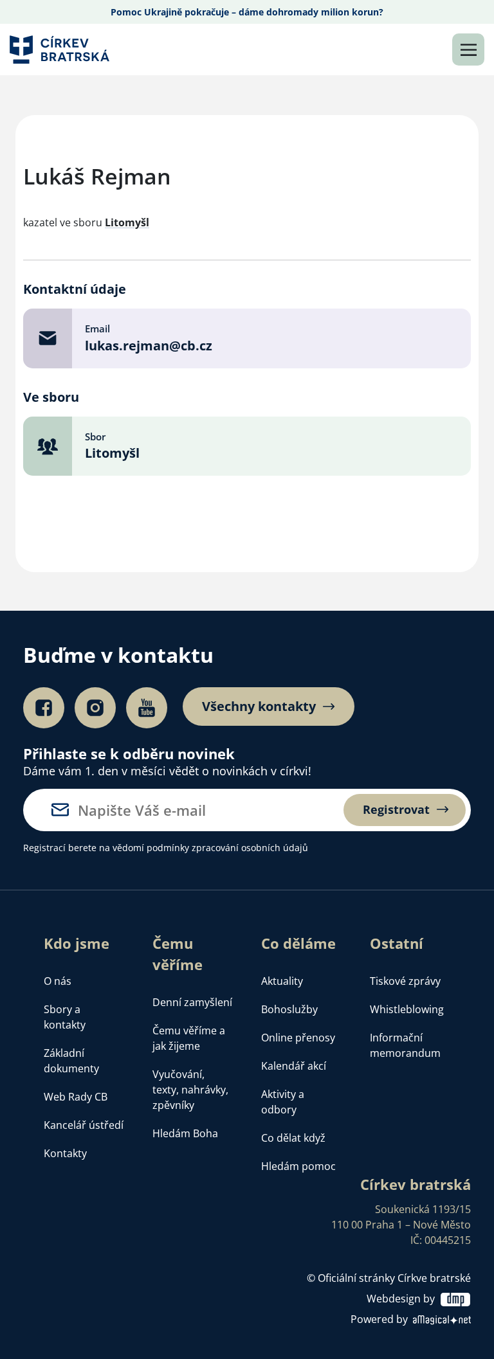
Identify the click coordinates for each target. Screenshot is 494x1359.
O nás (57, 981)
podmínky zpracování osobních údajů (227, 848)
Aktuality (282, 981)
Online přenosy (298, 1037)
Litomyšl (127, 222)
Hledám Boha (185, 1133)
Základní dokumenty (71, 1061)
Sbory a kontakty (65, 1017)
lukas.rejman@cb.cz (148, 345)
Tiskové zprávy (405, 981)
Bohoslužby (289, 1009)
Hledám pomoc (298, 1166)
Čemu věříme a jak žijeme (188, 1038)
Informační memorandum (405, 1045)
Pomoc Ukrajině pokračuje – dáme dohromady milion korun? (247, 12)
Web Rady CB (75, 1097)
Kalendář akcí (293, 1066)
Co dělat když (293, 1138)
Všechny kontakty (259, 706)
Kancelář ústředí (84, 1125)
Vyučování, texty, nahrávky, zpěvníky (190, 1089)
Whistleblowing (407, 1009)
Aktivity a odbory (282, 1102)
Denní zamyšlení (192, 1002)
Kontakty (65, 1153)
